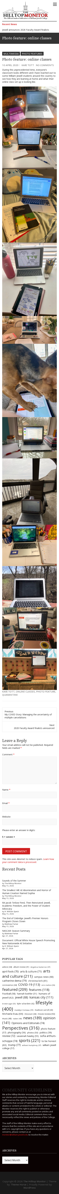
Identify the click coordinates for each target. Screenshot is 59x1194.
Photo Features (32, 53)
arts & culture (31, 971)
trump (14, 1045)
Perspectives (20, 1028)
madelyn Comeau (23, 1010)
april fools (10, 971)
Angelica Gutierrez (40, 967)
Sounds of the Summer (14, 880)
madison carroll (44, 1010)
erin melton (48, 985)
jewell (21, 997)
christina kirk (37, 980)
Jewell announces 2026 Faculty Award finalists (25, 29)
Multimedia (11, 53)
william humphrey (31, 1045)
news (32, 1017)
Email (6, 803)
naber (17, 1018)
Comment (8, 754)
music (6, 1018)
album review (21, 967)
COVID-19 (29, 984)
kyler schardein (25, 1003)
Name (6, 789)
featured (14, 989)
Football (9, 993)
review (8, 1036)
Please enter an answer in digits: (18, 830)
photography (17, 1032)
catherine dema (14, 980)
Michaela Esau (12, 1013)
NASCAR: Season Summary (16, 930)
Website (6, 816)
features (39, 990)
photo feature (45, 691)
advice (7, 967)
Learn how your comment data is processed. (28, 861)
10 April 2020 (10, 65)
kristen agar (9, 1004)
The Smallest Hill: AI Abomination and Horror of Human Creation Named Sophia (26, 892)
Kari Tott (28, 65)
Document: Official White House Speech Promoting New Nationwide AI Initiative (28, 942)
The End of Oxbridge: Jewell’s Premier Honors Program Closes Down (25, 920)
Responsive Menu (55, 4)
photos (32, 1032)
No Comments (45, 65)
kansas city (41, 997)
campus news (43, 976)
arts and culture (26, 973)
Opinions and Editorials (28, 1023)
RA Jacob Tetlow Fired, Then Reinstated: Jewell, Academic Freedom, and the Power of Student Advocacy (26, 905)
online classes (25, 691)
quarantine (10, 694)
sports (29, 1040)
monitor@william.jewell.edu (15, 1134)
